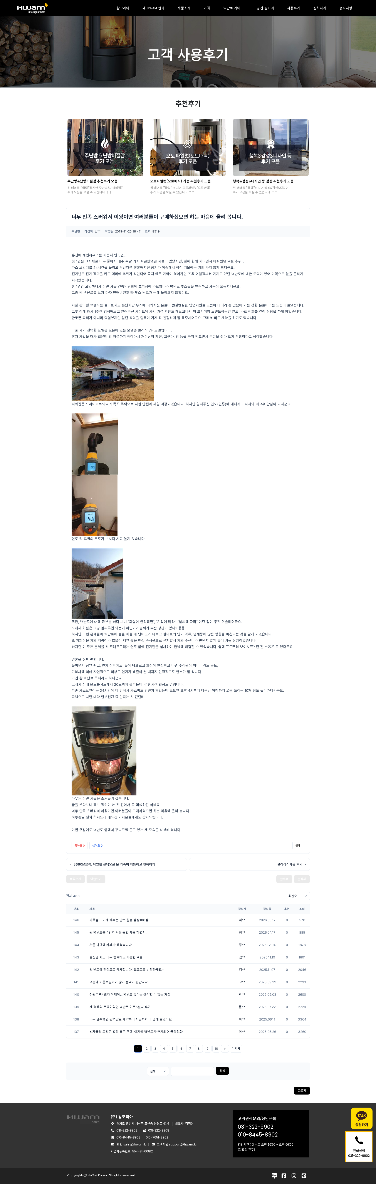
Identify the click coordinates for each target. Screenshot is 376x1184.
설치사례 (319, 7)
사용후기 (293, 7)
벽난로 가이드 (233, 7)
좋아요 (79, 845)
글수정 (284, 879)
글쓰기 (302, 1090)
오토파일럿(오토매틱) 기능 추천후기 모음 (180, 181)
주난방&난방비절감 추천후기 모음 (92, 181)
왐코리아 (122, 7)
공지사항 (345, 7)
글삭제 (302, 879)
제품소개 (184, 7)
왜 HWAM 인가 (153, 7)
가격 (207, 7)
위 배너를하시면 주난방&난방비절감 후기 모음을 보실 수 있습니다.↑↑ (95, 189)
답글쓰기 (96, 879)
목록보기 (75, 879)
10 (216, 1048)
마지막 (236, 1048)
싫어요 (97, 845)
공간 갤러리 (265, 7)
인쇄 (297, 845)
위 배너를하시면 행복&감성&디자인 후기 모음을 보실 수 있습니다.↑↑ (261, 189)
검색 (222, 1071)
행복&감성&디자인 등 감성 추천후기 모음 (263, 181)
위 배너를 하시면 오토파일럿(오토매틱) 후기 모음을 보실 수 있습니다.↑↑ (180, 189)
